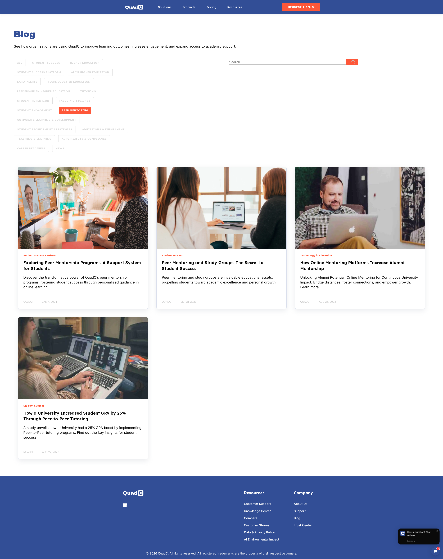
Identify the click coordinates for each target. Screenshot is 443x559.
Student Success (46, 62)
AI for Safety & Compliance (84, 138)
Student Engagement (34, 110)
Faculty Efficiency (75, 100)
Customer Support (257, 503)
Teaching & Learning (34, 138)
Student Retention (33, 100)
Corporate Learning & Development (46, 119)
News (60, 148)
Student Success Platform (39, 72)
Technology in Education (68, 81)
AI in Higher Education (90, 72)
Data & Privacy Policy (259, 532)
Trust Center (303, 525)
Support (300, 511)
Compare (250, 518)
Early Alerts (27, 81)
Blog (297, 518)
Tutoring (88, 91)
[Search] (352, 62)
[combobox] (287, 62)
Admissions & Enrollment (103, 129)
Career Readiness (31, 148)
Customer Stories (256, 525)
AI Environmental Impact (261, 539)
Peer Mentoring (75, 110)
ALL (19, 62)
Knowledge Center (257, 511)
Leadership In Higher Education (43, 91)
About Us (300, 503)
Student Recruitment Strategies (44, 129)
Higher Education (85, 62)
